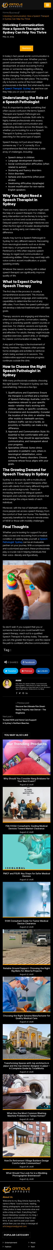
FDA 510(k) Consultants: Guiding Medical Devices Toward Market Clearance (27, 827)
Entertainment (11, 1243)
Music (33, 1243)
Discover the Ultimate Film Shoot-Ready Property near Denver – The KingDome (31, 709)
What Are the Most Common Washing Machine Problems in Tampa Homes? (26, 1114)
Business (14, 13)
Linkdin (44, 671)
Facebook (29, 662)
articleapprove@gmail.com (15, 1226)
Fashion (8, 1247)
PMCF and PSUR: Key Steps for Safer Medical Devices (26, 874)
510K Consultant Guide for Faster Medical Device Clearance (26, 922)
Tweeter (11, 671)
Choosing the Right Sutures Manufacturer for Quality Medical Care (26, 1017)
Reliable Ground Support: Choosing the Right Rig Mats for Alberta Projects (26, 969)
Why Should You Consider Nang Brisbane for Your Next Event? (27, 779)
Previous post (22, 703)
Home (6, 12)
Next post (8, 716)
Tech (33, 1247)
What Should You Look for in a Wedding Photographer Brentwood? (26, 1174)
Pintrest (28, 671)
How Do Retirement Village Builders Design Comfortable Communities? (26, 1162)
